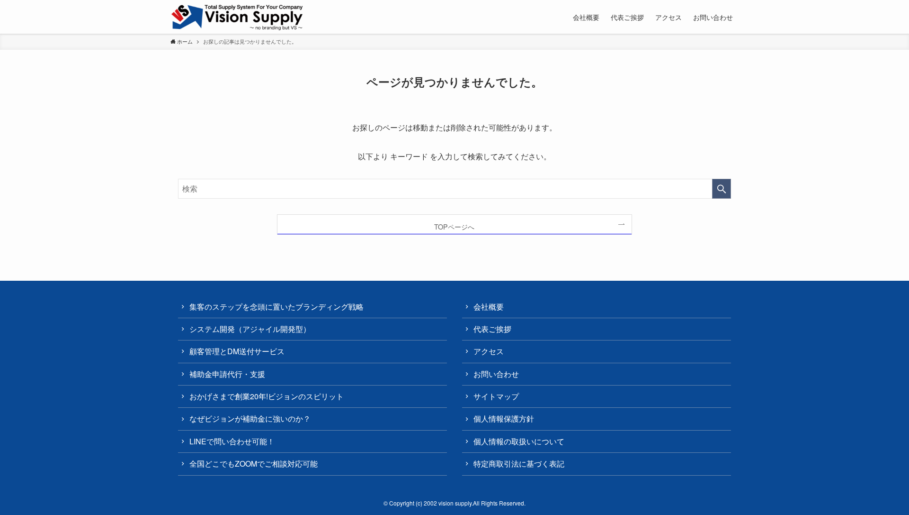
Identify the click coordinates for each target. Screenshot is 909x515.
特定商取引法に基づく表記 (518, 463)
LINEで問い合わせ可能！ (232, 441)
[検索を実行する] (721, 189)
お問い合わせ (496, 373)
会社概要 (488, 306)
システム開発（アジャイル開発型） (250, 328)
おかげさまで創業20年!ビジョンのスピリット (266, 396)
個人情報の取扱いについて (518, 441)
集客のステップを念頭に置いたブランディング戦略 (276, 306)
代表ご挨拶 (492, 328)
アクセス (488, 351)
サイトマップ (496, 396)
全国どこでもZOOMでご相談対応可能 (253, 463)
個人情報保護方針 (503, 418)
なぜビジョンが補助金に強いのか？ (250, 418)
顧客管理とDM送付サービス (237, 351)
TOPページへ (454, 226)
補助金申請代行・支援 (227, 373)
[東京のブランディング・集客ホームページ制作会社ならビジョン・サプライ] (237, 17)
